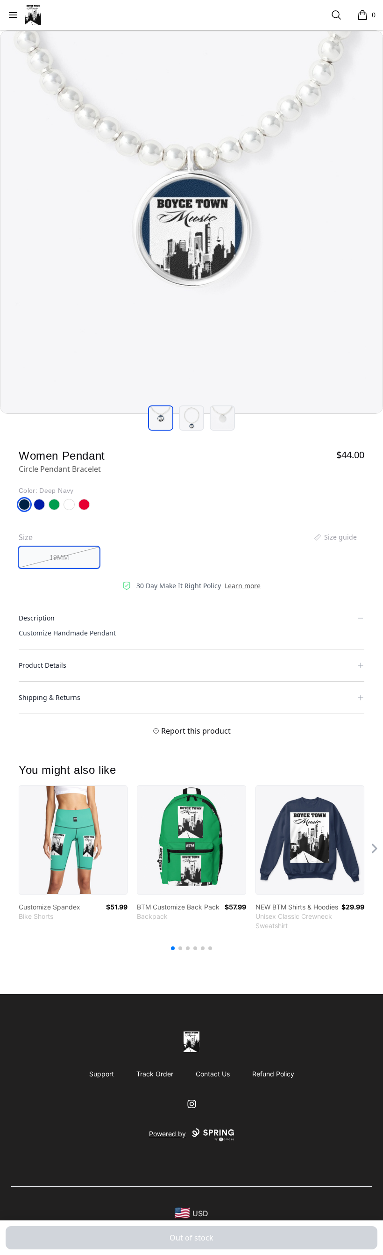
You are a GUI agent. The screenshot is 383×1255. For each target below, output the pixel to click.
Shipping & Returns (49, 697)
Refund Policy (273, 1074)
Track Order (154, 1074)
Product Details (42, 665)
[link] (73, 840)
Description (37, 617)
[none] (335, 537)
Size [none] (26, 537)
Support (101, 1074)
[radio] (59, 557)
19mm (59, 557)
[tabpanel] (191, 222)
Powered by (167, 1134)
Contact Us (213, 1074)
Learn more (243, 585)
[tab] (160, 418)
